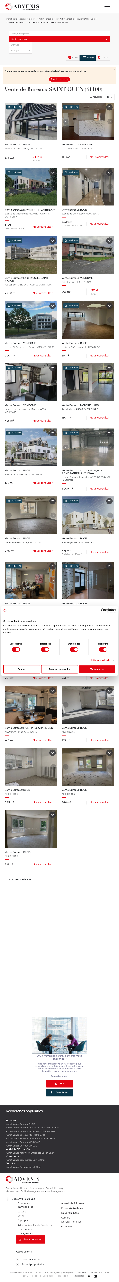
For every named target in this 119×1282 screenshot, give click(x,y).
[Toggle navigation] (107, 6)
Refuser (22, 669)
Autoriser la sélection (59, 669)
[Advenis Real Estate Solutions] (22, 6)
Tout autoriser (97, 669)
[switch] (45, 649)
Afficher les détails (100, 660)
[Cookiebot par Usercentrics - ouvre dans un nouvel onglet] (103, 610)
